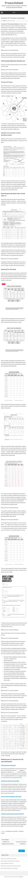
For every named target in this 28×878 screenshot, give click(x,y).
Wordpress (20, 876)
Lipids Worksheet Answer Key (7, 863)
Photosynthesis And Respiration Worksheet (10, 861)
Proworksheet (14, 2)
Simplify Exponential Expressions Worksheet (12, 813)
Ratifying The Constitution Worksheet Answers (11, 865)
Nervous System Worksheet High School (11, 796)
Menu (14, 12)
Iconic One (6, 876)
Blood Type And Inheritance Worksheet (9, 868)
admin (4, 20)
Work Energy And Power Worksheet (10, 781)
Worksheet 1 (15, 831)
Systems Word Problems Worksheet (8, 858)
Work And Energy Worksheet (8, 765)
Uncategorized (9, 831)
